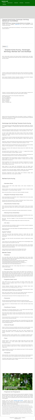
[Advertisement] (17, 12)
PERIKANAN (16, 2)
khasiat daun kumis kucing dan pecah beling (10, 409)
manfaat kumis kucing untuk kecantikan (21, 412)
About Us (19, 417)
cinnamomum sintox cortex (29, 406)
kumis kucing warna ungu (28, 410)
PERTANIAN (21, 2)
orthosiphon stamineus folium (23, 413)
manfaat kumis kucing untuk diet (10, 412)
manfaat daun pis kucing (22, 411)
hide (6, 46)
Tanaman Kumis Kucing (18, 400)
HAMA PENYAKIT (10, 2)
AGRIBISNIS (4, 4)
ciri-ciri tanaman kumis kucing (12, 407)
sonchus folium (30, 413)
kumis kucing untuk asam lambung (11, 410)
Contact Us (23, 417)
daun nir (18, 407)
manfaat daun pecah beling (14, 411)
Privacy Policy (12, 417)
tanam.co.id (5, 1)
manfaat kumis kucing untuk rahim (14, 413)
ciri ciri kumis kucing (5, 407)
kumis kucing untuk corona (20, 410)
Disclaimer (16, 417)
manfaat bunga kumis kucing (6, 411)
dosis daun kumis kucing (23, 407)
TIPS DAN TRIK (27, 2)
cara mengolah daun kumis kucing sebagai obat (18, 406)
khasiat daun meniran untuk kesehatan (22, 409)
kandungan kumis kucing (17, 408)
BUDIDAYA (4, 2)
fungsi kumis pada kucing (10, 408)
